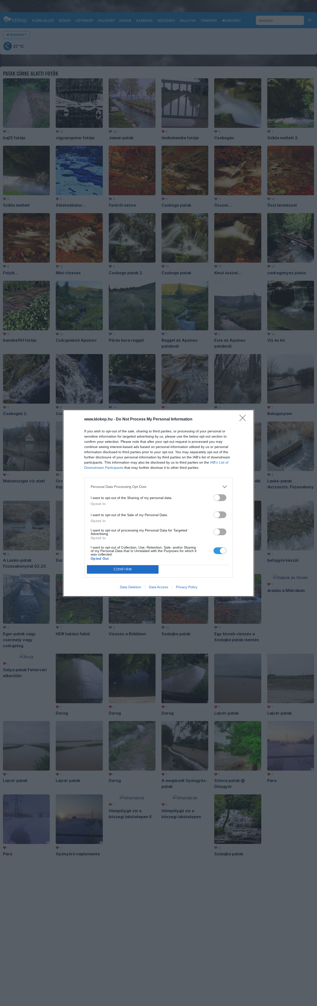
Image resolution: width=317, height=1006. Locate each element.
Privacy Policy (186, 587)
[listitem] (158, 486)
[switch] (219, 497)
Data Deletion (130, 587)
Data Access (158, 587)
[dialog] (158, 503)
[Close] (244, 419)
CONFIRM (123, 569)
